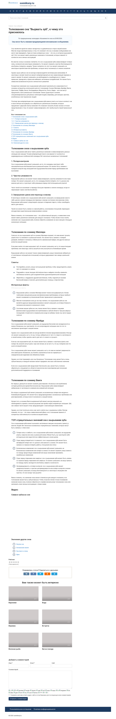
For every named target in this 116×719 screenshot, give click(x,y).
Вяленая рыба (14, 649)
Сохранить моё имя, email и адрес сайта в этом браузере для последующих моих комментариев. (41, 695)
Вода (44, 603)
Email (32, 663)
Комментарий (13, 669)
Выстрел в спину (22, 551)
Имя (11, 663)
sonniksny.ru (27, 3)
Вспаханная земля (22, 548)
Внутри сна (20, 544)
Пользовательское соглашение (20, 709)
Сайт (53, 663)
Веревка (12, 626)
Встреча (45, 626)
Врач (18, 554)
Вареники (12, 603)
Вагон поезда (47, 649)
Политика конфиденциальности (44, 709)
